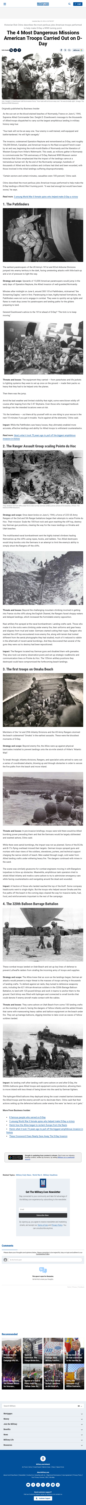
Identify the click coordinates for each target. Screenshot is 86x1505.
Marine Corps (46, 1467)
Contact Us (30, 1475)
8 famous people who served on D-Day (27, 1117)
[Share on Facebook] (61, 50)
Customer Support (44, 1498)
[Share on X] (65, 50)
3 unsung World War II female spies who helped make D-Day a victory (42, 1121)
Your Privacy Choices (37, 1477)
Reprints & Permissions (54, 1475)
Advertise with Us (40, 1475)
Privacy (74, 1287)
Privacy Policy (57, 1225)
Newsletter (22, 1475)
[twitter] (43, 1485)
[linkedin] (53, 1485)
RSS (47, 1477)
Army (30, 1467)
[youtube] (28, 1485)
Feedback (81, 1287)
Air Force (24, 1467)
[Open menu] (5, 4)
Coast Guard (37, 1467)
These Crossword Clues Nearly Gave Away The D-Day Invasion (38, 1136)
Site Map (52, 1477)
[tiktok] (48, 1485)
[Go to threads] (11, 50)
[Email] (69, 50)
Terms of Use (43, 1225)
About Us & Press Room (10, 1475)
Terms (69, 1287)
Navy (53, 1467)
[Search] (69, 4)
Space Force (60, 1467)
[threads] (58, 1485)
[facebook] (33, 1485)
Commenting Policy (42, 1254)
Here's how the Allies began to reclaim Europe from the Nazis (38, 1125)
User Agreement (67, 1475)
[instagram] (38, 1485)
